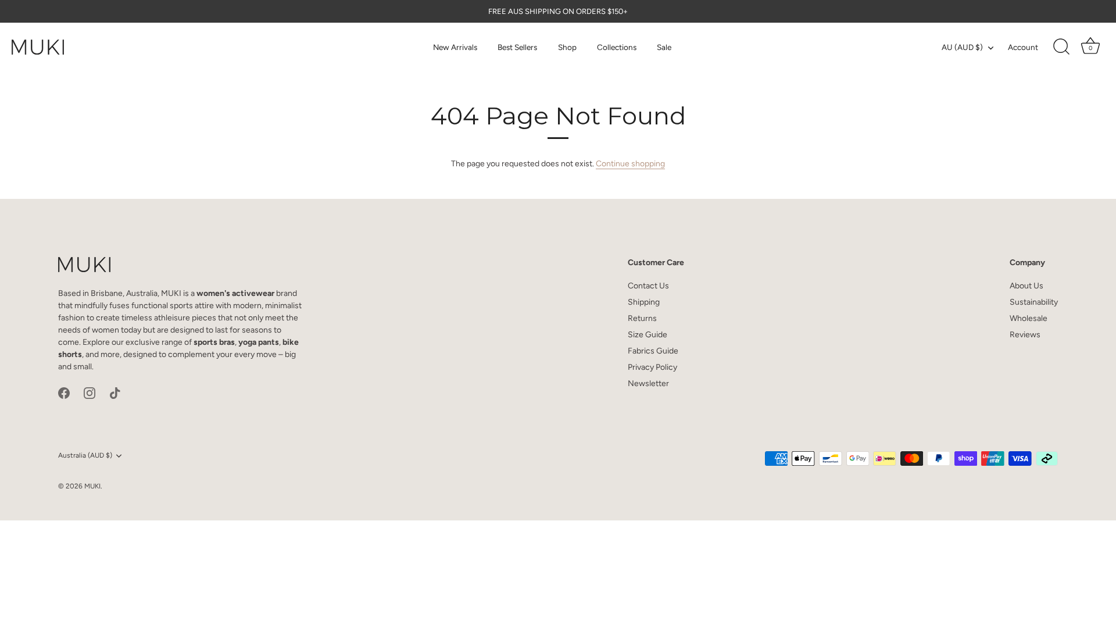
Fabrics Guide (653, 351)
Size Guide (647, 335)
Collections (616, 47)
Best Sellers (517, 47)
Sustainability (1034, 302)
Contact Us (648, 286)
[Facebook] (64, 393)
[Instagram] (89, 393)
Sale (664, 47)
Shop (567, 47)
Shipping (644, 302)
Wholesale (1028, 318)
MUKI (92, 486)
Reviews (1025, 335)
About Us (1026, 286)
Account (1023, 47)
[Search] (1061, 47)
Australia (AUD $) (85, 455)
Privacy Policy (652, 367)
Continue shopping (630, 164)
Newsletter (648, 383)
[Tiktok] (115, 393)
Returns (642, 318)
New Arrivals (455, 47)
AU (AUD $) (962, 47)
